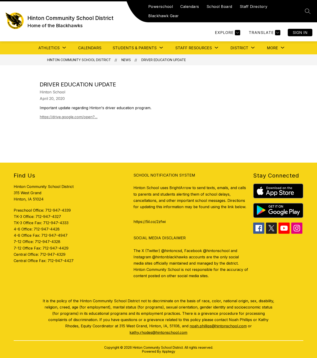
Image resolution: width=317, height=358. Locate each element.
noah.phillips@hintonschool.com (218, 326)
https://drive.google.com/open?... (68, 117)
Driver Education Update (163, 60)
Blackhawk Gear (163, 15)
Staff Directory (254, 6)
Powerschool (160, 6)
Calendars (189, 6)
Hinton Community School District (79, 60)
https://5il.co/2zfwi (149, 221)
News (126, 60)
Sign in (300, 32)
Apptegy (168, 351)
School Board (219, 6)
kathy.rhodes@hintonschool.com (158, 332)
